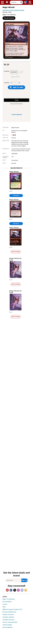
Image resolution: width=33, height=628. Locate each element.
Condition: (7, 71)
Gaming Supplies (7, 625)
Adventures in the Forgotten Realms (13, 10)
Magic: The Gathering (8, 599)
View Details (16, 195)
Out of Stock (16, 251)
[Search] (21, 2)
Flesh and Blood (7, 601)
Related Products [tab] (16, 168)
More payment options (16, 103)
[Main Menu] (2, 2)
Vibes (4, 607)
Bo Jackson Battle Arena (9, 612)
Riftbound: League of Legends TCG (12, 609)
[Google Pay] (16, 100)
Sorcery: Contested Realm (10, 622)
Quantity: (6, 82)
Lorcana (5, 604)
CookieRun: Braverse (8, 619)
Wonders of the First (8, 614)
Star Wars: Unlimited (8, 617)
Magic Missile (14, 171)
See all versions (9, 18)
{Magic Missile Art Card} (15, 259)
